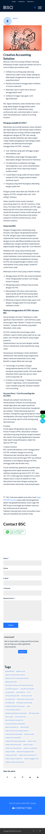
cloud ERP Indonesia (27, 689)
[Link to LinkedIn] (33, 830)
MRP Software (34, 713)
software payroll (11, 755)
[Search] (34, 7)
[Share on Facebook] (7, 777)
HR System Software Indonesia (15, 706)
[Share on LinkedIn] (30, 777)
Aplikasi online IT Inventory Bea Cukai (17, 678)
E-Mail (6, 578)
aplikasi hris (20, 671)
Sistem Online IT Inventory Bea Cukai (16, 730)
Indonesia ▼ (30, 1)
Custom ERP (20, 692)
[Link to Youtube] (40, 830)
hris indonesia (26, 695)
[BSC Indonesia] (18, 7)
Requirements (9, 598)
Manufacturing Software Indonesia (16, 713)
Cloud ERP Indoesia (11, 689)
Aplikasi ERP (9, 671)
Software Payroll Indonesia (28, 755)
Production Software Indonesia (15, 723)
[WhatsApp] (42, 416)
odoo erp (9, 716)
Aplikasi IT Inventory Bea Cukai (15, 675)
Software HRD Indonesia (13, 744)
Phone (5, 568)
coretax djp (9, 692)
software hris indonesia (13, 748)
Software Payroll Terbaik (13, 758)
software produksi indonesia (14, 762)
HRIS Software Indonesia (25, 699)
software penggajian (31, 758)
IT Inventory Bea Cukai (12, 709)
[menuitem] (14, 1)
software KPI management (25, 751)
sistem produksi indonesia (13, 734)
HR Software (10, 702)
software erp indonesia (13, 737)
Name (6, 558)
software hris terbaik (30, 748)
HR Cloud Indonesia (12, 695)
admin (15, 18)
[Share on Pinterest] (22, 777)
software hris (28, 744)
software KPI (10, 751)
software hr (31, 741)
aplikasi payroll (11, 682)
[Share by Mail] (38, 777)
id (28, 706)
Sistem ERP (24, 727)
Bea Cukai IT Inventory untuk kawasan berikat (19, 685)
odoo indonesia (20, 716)
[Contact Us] (42, 421)
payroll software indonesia (14, 720)
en (29, 692)
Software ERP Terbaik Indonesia (15, 741)
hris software (10, 699)
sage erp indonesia (11, 727)
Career (14, 1)
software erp (29, 734)
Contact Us (21, 1)
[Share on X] (15, 777)
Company (6, 588)
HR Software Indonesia (24, 702)
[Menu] (39, 7)
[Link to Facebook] (37, 830)
